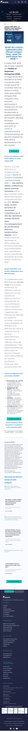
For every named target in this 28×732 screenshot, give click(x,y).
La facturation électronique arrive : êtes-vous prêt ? (12, 565)
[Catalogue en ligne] (19, 2)
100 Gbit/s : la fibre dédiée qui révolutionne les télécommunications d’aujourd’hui (13, 502)
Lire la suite (8, 511)
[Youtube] (17, 728)
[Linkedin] (11, 728)
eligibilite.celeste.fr (17, 472)
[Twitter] (14, 728)
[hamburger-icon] (25, 2)
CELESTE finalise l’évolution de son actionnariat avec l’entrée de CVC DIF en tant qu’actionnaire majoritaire (13, 533)
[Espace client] (22, 2)
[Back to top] (25, 726)
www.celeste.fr (8, 472)
